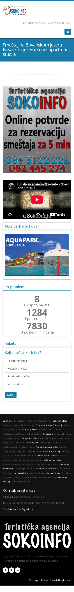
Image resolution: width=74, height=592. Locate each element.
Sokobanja (8, 421)
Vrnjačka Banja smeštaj (47, 447)
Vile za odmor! (16, 384)
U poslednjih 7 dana (37, 332)
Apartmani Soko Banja (47, 468)
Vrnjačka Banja (22, 473)
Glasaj (10, 394)
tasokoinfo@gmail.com (22, 509)
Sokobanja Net (60, 421)
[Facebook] (5, 570)
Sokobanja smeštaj (52, 460)
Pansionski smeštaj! (19, 376)
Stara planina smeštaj (48, 455)
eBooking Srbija (53, 473)
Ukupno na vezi (37, 305)
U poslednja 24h (37, 319)
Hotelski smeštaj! (17, 368)
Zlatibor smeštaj (32, 442)
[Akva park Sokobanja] (37, 255)
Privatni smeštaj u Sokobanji (49, 425)
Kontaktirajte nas (61, 580)
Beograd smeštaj (30, 438)
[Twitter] (11, 570)
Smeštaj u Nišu (30, 429)
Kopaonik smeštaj (51, 451)
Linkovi (44, 580)
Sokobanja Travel (51, 434)
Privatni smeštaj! (17, 360)
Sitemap (33, 580)
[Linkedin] (17, 570)
